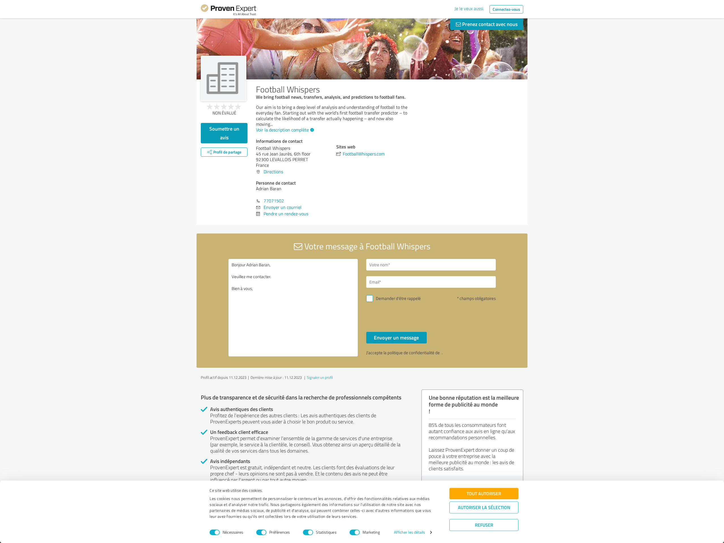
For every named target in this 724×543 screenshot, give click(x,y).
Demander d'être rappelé (398, 298)
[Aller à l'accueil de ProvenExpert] (228, 10)
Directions (273, 171)
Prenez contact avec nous (489, 24)
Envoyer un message (396, 337)
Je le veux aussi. (469, 8)
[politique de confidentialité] (441, 353)
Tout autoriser (484, 493)
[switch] (261, 532)
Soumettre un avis (224, 133)
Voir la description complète (282, 130)
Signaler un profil (320, 377)
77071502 (274, 201)
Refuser (484, 525)
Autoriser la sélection (484, 507)
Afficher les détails (409, 532)
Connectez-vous (506, 9)
